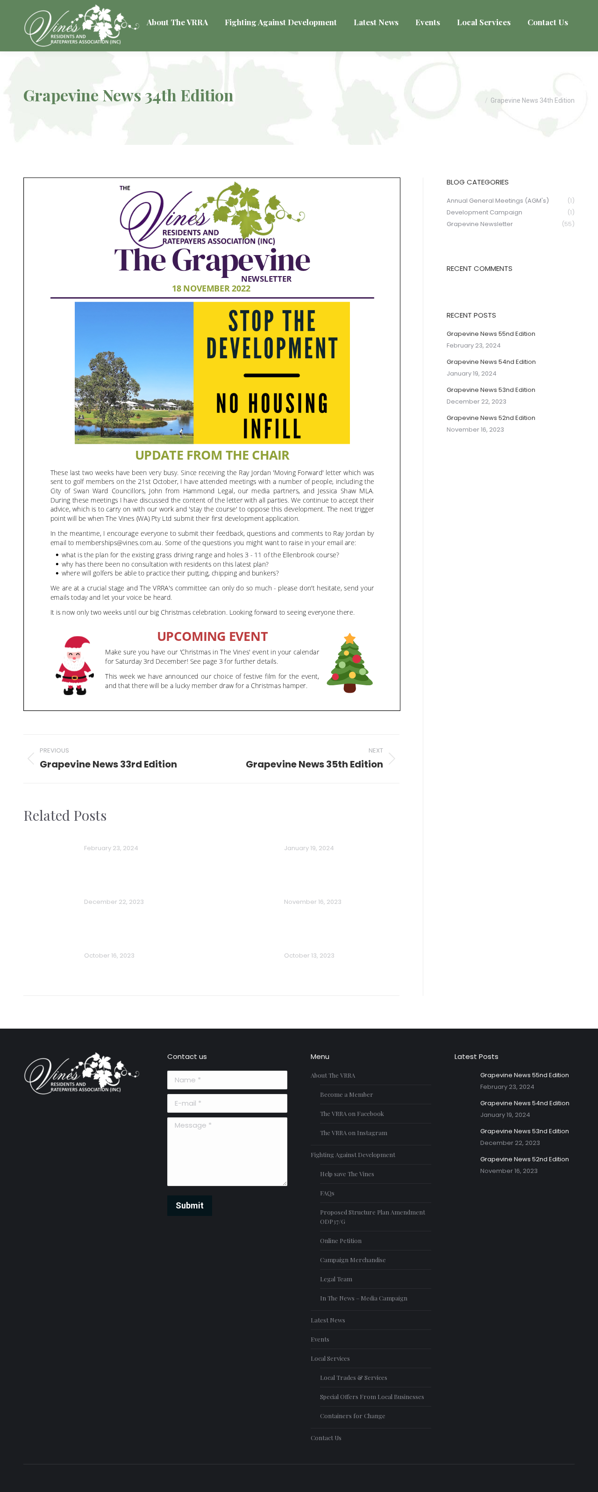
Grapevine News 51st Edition (335, 943)
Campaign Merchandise (353, 1260)
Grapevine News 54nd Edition (338, 835)
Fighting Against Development (353, 1154)
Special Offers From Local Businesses (372, 1396)
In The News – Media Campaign (363, 1298)
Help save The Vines (347, 1174)
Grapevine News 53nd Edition (137, 889)
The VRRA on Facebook (352, 1113)
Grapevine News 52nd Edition (337, 889)
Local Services (330, 1358)
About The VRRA (333, 1075)
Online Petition (341, 1240)
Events (320, 1339)
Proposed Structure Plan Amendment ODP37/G (372, 1216)
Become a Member (346, 1094)
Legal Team (336, 1279)
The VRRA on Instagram (353, 1133)
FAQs (327, 1193)
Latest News (328, 1320)
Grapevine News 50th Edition (137, 943)
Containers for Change (352, 1416)
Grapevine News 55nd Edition (137, 835)
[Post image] (49, 850)
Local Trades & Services (353, 1377)
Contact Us (326, 1438)
